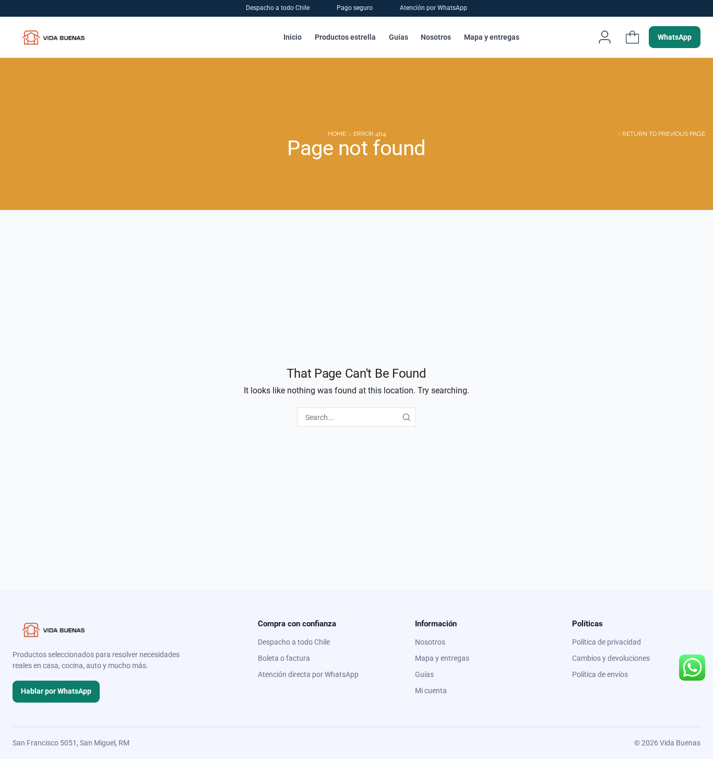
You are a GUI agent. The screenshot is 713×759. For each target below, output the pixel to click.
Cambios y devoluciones (611, 658)
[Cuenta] (604, 37)
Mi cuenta (431, 690)
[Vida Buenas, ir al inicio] (53, 37)
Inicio (292, 37)
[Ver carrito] (632, 37)
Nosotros (436, 37)
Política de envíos (600, 674)
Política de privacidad (606, 642)
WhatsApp (675, 37)
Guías (398, 37)
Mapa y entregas (491, 37)
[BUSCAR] (406, 417)
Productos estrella (345, 37)
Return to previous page (663, 134)
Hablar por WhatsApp (56, 691)
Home (337, 134)
